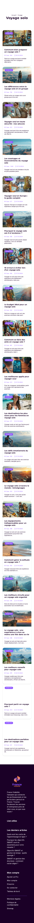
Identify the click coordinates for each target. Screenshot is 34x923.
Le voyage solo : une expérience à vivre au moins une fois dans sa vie (16, 632)
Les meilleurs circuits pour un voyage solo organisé (16, 596)
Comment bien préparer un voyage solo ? (15, 51)
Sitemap (10, 908)
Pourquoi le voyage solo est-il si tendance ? (15, 232)
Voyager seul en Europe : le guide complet (16, 197)
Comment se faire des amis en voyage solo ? (14, 341)
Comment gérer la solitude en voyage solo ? (17, 561)
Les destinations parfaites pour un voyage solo (16, 740)
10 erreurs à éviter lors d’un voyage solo (14, 269)
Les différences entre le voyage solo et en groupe (16, 88)
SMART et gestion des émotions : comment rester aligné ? (16, 861)
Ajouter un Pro (12, 877)
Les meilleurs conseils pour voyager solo (14, 668)
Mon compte (12, 880)
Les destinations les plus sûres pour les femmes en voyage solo (16, 415)
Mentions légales (13, 899)
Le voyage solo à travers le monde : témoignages (16, 487)
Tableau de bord (13, 891)
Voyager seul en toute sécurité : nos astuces (14, 123)
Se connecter (12, 888)
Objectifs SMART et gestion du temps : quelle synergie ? (17, 853)
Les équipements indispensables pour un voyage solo (15, 523)
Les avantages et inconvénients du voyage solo (16, 160)
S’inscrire (10, 884)
